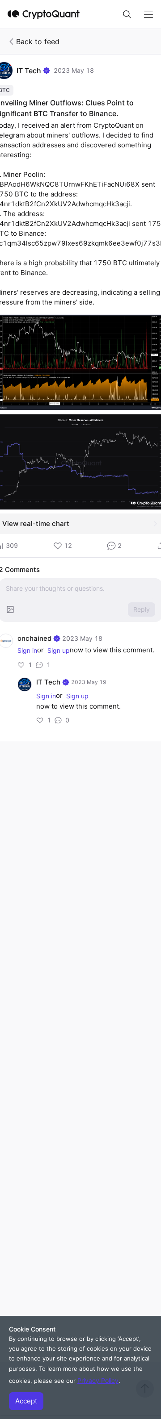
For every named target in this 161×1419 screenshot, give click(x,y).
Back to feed (37, 41)
